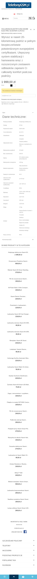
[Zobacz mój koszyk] (23, 577)
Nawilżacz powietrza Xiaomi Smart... (18, 499)
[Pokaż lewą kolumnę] (4, 577)
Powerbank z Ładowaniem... (18, 305)
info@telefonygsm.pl (19, 528)
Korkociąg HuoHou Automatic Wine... (18, 358)
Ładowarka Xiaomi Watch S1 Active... (18, 367)
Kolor (2, 85)
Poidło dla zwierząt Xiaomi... (18, 420)
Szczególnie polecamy (12, 541)
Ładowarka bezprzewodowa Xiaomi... (18, 490)
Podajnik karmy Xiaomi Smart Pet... (18, 428)
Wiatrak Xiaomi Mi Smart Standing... (18, 270)
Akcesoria (6, 550)
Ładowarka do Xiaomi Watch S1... (18, 455)
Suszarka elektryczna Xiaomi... (18, 446)
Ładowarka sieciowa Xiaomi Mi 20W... (18, 331)
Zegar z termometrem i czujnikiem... (18, 393)
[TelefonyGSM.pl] (18, 5)
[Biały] (14, 85)
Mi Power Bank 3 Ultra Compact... (18, 287)
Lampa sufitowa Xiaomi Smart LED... (18, 508)
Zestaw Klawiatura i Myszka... (18, 464)
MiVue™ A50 (18, 473)
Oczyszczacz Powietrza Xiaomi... (18, 261)
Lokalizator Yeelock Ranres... (18, 349)
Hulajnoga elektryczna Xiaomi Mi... (18, 252)
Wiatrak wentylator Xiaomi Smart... (18, 481)
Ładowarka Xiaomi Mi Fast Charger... (18, 314)
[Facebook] (25, 532)
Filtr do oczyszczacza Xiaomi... (18, 279)
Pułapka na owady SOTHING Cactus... (18, 402)
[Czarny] (11, 85)
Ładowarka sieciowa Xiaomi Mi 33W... (18, 323)
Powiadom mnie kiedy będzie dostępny (11, 99)
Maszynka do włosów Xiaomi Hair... (18, 437)
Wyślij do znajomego (9, 103)
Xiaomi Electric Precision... (18, 296)
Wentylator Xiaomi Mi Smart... (18, 340)
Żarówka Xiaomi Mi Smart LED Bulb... (18, 384)
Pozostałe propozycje (12, 555)
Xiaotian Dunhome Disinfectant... (18, 376)
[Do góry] (14, 577)
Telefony (6, 546)
